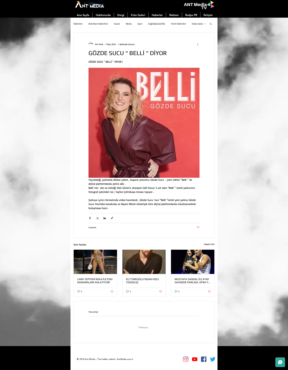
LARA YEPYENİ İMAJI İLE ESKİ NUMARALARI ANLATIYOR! (94, 281)
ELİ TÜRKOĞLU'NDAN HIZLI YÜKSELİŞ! (142, 281)
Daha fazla (197, 23)
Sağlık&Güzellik (156, 23)
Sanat (117, 23)
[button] (210, 23)
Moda (129, 23)
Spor (140, 23)
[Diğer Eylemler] (198, 44)
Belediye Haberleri (98, 23)
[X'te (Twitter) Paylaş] (97, 218)
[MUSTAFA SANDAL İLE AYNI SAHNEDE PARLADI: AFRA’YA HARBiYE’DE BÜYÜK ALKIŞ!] (192, 262)
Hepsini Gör (209, 244)
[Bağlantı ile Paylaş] (112, 218)
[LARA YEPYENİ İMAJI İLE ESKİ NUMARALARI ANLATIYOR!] (95, 262)
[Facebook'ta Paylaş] (89, 218)
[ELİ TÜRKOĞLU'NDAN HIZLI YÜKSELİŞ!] (144, 262)
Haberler (78, 23)
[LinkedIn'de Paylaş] (104, 218)
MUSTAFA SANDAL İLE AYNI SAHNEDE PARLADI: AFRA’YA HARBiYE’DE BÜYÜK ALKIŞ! (192, 281)
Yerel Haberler (178, 23)
